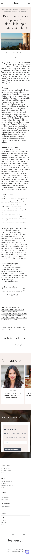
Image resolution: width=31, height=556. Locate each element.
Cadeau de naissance (6, 481)
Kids (2, 517)
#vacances (17, 329)
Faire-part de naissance (7, 485)
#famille (10, 327)
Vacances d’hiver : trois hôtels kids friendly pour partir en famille (14, 314)
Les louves (15, 540)
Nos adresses (5, 465)
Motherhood (5, 504)
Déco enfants (4, 483)
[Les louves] (15, 4)
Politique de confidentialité (13, 551)
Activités (3, 520)
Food (2, 527)
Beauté (3, 492)
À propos (10, 549)
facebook (10, 345)
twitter (20, 345)
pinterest (15, 345)
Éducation (4, 522)
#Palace (11, 329)
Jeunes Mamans (5, 506)
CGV (23, 551)
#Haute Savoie (17, 327)
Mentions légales (18, 549)
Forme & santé (5, 499)
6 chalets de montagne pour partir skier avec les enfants (14, 318)
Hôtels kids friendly (6, 468)
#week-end (24, 329)
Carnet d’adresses (5, 495)
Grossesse (3, 513)
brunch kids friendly (6, 470)
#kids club (4, 329)
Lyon (2, 472)
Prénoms (3, 511)
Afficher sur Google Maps (10, 281)
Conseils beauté (5, 497)
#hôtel (24, 327)
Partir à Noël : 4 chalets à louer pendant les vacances (12, 310)
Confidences (4, 509)
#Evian (4, 327)
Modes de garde (5, 525)
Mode (2, 487)
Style (3, 478)
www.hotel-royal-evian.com (11, 271)
